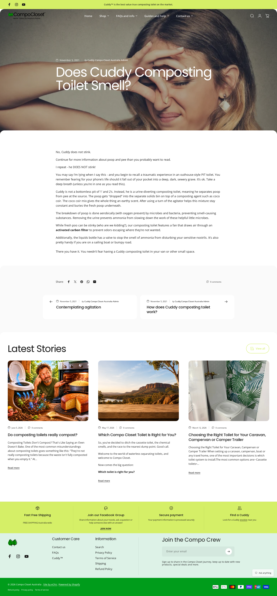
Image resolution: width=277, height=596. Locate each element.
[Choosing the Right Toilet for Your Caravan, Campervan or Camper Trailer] (229, 391)
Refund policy (13, 590)
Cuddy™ (57, 558)
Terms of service (42, 590)
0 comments (215, 281)
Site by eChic (50, 584)
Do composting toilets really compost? (42, 434)
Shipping (100, 563)
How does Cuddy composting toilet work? (178, 309)
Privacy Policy (103, 552)
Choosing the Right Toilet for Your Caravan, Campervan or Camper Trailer (227, 437)
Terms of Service (105, 558)
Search (99, 547)
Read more (14, 467)
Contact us (58, 547)
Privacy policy (27, 590)
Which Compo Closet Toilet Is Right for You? (137, 434)
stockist (243, 519)
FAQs (55, 552)
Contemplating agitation (78, 307)
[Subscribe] (228, 551)
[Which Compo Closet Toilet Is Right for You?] (138, 391)
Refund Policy (103, 569)
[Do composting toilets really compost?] (48, 391)
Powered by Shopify (69, 584)
